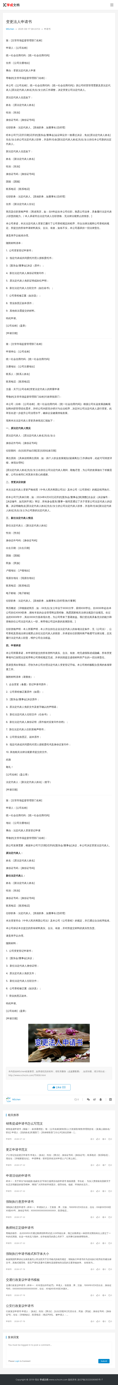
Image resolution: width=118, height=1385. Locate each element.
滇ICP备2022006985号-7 (90, 1379)
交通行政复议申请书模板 (23, 1280)
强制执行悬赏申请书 (20, 1201)
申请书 (47, 29)
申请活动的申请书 (18, 1175)
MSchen (10, 29)
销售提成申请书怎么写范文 (24, 1123)
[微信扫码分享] (88, 1099)
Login (17, 1361)
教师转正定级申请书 (20, 1228)
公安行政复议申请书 (20, 1306)
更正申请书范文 (17, 1149)
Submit (104, 1361)
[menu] (112, 5)
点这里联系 (73, 1071)
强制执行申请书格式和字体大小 (27, 1254)
